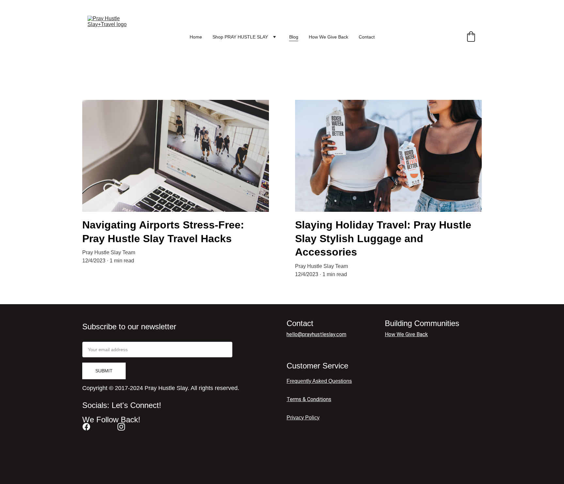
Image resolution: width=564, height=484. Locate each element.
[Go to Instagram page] (121, 426)
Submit (104, 370)
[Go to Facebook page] (86, 426)
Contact (367, 36)
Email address (99, 337)
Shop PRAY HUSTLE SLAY (240, 36)
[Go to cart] (471, 37)
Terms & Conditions (309, 399)
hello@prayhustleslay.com (316, 334)
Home (196, 36)
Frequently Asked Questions (319, 381)
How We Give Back (328, 36)
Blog (293, 36)
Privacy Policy (303, 417)
